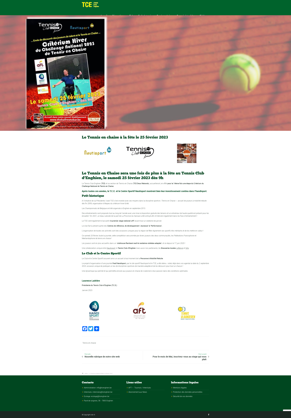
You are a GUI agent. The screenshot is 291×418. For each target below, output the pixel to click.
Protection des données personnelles (187, 392)
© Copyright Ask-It (88, 415)
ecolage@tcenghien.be (100, 396)
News (86, 373)
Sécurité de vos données (182, 396)
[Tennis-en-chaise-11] (145, 73)
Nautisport (111, 248)
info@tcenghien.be (104, 387)
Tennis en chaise (89, 343)
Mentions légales (180, 387)
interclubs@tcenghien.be (102, 392)
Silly (187, 248)
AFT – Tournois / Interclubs (139, 387)
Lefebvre (179, 248)
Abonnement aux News (137, 392)
